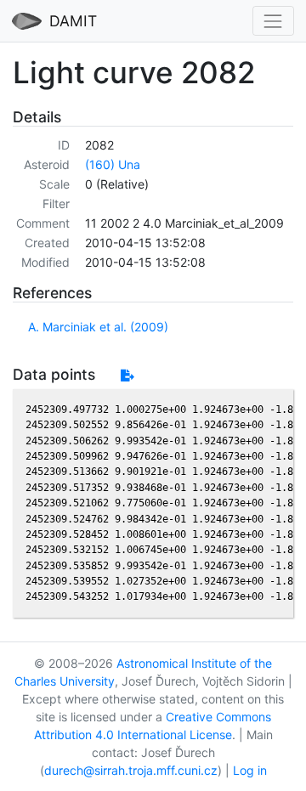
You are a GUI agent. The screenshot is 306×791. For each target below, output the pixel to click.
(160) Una (112, 164)
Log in (250, 770)
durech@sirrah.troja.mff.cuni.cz (131, 770)
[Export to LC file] (127, 375)
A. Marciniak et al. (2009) (98, 326)
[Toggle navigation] (273, 21)
